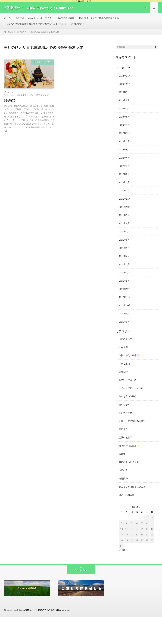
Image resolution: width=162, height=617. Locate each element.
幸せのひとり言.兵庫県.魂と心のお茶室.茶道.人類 (28, 95)
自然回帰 (123, 478)
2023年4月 (124, 125)
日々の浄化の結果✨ (129, 445)
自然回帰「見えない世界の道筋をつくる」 (100, 18)
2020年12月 (125, 289)
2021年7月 (124, 231)
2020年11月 (125, 297)
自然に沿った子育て (129, 462)
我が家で (10, 100)
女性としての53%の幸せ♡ (132, 421)
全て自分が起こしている (131, 388)
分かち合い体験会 (128, 396)
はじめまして (125, 339)
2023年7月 (124, 108)
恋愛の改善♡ (125, 437)
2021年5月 (124, 248)
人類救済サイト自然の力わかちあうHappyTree (46, 610)
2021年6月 (124, 239)
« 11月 (122, 550)
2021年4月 (124, 256)
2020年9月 (124, 313)
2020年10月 (125, 305)
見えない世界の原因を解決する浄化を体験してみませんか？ (36, 23)
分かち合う (124, 404)
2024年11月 (125, 75)
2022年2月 (124, 174)
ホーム (7, 18)
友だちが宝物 (125, 412)
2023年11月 (125, 84)
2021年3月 (124, 264)
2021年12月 (125, 190)
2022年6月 (124, 149)
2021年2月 (124, 272)
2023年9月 (124, 92)
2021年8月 (124, 223)
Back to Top (81, 570)
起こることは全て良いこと (132, 486)
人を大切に (124, 347)
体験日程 (123, 371)
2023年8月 (124, 100)
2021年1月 (124, 280)
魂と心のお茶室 (44, 62)
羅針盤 (122, 453)
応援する (123, 429)
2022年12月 (125, 133)
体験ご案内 (124, 363)
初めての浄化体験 (65, 18)
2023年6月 (124, 116)
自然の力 (123, 470)
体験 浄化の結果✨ (129, 355)
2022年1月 (124, 182)
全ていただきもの (128, 380)
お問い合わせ (78, 23)
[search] (155, 47)
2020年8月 (124, 321)
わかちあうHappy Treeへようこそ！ (34, 18)
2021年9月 (124, 215)
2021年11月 (125, 198)
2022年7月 (124, 141)
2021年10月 (125, 207)
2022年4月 (124, 157)
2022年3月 (124, 166)
